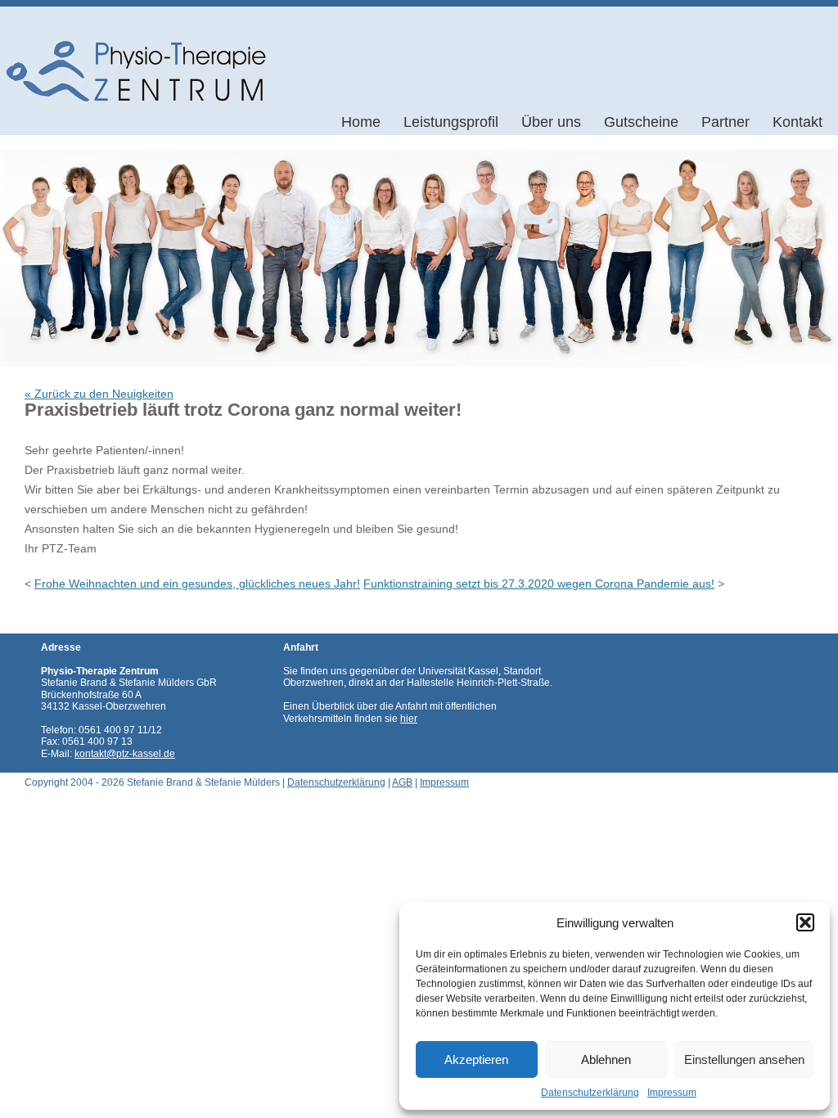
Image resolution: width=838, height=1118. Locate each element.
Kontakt (797, 122)
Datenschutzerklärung (590, 1092)
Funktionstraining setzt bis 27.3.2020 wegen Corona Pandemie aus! (538, 583)
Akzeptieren (476, 1059)
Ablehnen (606, 1059)
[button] (805, 922)
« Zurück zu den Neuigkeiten (99, 393)
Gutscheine (641, 122)
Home (361, 122)
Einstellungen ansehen (744, 1059)
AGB (402, 782)
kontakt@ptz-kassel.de (124, 754)
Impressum (671, 1092)
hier (408, 718)
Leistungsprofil (450, 122)
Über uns (551, 122)
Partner (725, 122)
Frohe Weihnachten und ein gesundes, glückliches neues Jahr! (197, 583)
